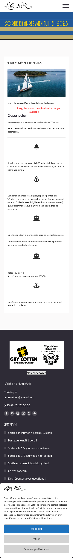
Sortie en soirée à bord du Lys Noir (29, 463)
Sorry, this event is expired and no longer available (39, 110)
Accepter (36, 528)
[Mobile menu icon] (65, 6)
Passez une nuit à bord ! (22, 440)
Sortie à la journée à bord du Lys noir (30, 432)
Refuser (36, 539)
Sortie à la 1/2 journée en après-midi (30, 455)
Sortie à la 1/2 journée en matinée (29, 448)
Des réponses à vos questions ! (27, 478)
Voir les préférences (36, 549)
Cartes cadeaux (17, 470)
